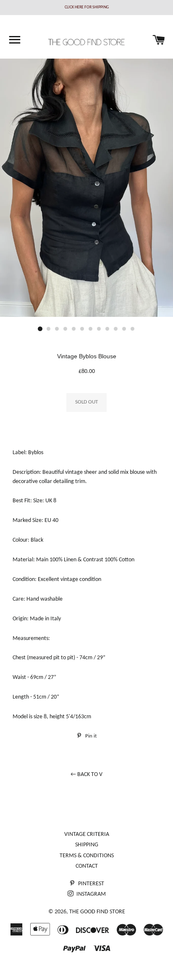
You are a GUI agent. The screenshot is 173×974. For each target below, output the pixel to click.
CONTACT (87, 866)
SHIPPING (86, 845)
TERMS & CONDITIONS (87, 856)
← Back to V (86, 774)
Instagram (90, 894)
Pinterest (90, 884)
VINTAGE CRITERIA (86, 834)
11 (124, 329)
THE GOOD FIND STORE (97, 912)
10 (116, 329)
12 (132, 329)
